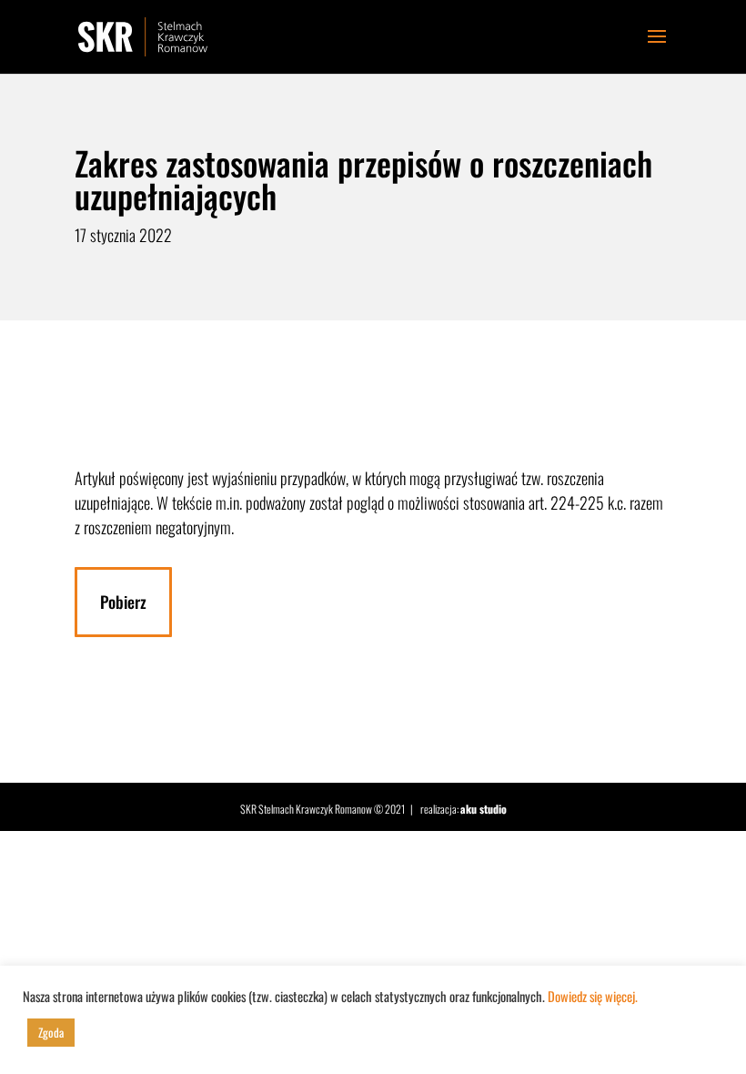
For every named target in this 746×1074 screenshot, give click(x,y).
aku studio (483, 808)
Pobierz (123, 601)
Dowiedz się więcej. (593, 996)
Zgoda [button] (51, 1032)
